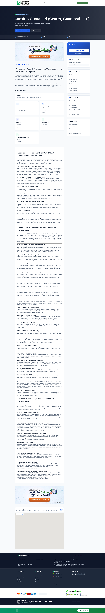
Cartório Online (18, 64)
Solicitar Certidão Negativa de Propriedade (37, 459)
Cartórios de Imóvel (73, 103)
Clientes (58, 2)
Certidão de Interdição (73, 83)
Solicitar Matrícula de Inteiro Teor (32, 420)
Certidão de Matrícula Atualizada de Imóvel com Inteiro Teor (62, 562)
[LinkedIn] (73, 574)
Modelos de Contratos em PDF (75, 133)
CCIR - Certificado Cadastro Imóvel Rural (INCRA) (78, 565)
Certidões (43, 2)
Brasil (23, 64)
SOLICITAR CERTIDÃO (78, 50)
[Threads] (84, 574)
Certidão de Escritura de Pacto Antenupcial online (27, 304)
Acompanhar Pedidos (39, 575)
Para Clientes (19, 579)
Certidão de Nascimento (73, 74)
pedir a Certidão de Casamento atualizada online (39, 181)
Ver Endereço (37, 30)
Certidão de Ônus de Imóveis (76, 562)
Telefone (57, 573)
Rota (61, 509)
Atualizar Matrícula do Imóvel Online (36, 430)
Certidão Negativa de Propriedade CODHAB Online (37, 478)
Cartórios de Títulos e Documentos (76, 112)
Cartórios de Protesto (73, 107)
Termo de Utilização (20, 577)
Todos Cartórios (72, 126)
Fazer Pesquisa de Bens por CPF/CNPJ (32, 450)
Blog (54, 2)
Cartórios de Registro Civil (74, 100)
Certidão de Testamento (40, 562)
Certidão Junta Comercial (22, 562)
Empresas (63, 2)
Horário (56, 582)
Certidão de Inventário (73, 86)
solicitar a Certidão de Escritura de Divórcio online (37, 277)
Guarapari (30, 64)
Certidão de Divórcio (73, 79)
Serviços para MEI (72, 131)
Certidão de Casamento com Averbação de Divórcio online (47, 189)
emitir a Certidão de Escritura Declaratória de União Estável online (41, 295)
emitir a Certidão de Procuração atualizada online (33, 268)
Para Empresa (19, 581)
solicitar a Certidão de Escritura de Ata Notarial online (34, 342)
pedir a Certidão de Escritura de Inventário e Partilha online (36, 286)
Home (39, 2)
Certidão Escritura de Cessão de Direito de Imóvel (25, 565)
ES (26, 64)
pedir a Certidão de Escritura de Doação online (34, 319)
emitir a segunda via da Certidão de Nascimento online (50, 169)
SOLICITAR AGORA (83, 610)
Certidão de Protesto (73, 90)
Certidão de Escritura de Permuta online (46, 371)
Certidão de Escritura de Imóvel (41, 565)
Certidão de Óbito (72, 81)
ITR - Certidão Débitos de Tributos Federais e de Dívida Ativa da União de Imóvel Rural (62, 565)
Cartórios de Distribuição (74, 114)
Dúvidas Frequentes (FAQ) (40, 577)
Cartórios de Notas (72, 105)
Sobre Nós (19, 573)
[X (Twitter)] (75, 574)
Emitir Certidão (82, 2)
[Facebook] (81, 574)
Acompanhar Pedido (71, 2)
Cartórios (49, 2)
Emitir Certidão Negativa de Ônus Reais (35, 439)
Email (56, 579)
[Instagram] (78, 574)
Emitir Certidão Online (73, 124)
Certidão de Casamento (73, 77)
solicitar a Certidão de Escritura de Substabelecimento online (37, 365)
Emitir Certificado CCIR (32, 468)
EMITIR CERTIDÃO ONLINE (23, 30)
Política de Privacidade (21, 575)
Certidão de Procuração (73, 88)
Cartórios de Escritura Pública (75, 109)
